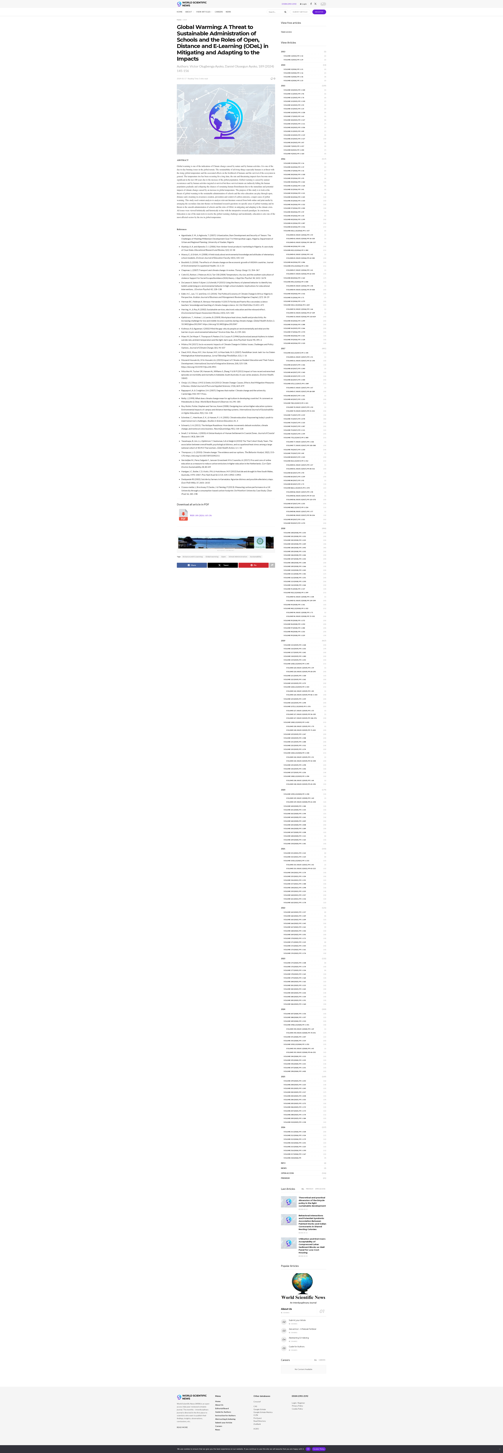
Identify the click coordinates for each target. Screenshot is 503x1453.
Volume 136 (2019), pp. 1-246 (295, 769)
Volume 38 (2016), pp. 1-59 (294, 212)
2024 (185, 20)
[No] (499, 1449)
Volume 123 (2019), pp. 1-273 (295, 683)
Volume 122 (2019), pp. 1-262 (295, 679)
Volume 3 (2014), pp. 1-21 (293, 69)
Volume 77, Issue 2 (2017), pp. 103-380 (301, 445)
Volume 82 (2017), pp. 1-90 (294, 473)
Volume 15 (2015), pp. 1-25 (294, 109)
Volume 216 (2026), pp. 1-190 (295, 1150)
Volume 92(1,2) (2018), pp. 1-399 (296, 593)
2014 (283, 65)
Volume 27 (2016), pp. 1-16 (294, 171)
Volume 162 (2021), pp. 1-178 (295, 903)
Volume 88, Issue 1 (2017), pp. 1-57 (299, 511)
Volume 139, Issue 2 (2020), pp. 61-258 (301, 802)
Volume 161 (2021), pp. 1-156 (295, 899)
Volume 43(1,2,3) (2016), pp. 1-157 (297, 231)
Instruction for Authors (225, 1415)
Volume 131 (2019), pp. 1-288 (295, 742)
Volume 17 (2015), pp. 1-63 (294, 116)
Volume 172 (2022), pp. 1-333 (295, 946)
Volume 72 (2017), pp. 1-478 (294, 419)
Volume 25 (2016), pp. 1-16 (294, 163)
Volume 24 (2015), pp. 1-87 (294, 142)
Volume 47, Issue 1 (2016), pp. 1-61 (299, 270)
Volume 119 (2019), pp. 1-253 (295, 660)
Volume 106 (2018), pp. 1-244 (295, 555)
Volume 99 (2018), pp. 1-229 (294, 635)
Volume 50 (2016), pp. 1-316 (294, 294)
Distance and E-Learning (193, 557)
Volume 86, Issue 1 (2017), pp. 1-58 (299, 492)
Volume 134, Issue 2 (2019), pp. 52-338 (301, 761)
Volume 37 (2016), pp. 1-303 (294, 208)
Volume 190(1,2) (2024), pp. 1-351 (296, 1025)
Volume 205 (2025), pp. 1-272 (295, 1103)
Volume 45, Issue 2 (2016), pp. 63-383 (300, 258)
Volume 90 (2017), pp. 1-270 (294, 523)
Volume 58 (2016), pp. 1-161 (294, 336)
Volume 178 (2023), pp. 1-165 (295, 974)
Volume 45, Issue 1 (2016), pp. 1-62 (299, 254)
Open (223, 557)
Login (304, 4)
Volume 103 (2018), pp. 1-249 (295, 544)
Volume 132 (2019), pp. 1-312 (295, 745)
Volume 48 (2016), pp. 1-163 (294, 278)
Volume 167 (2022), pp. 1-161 (295, 927)
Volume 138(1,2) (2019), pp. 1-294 (296, 776)
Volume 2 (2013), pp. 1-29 (293, 60)
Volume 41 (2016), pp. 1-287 (294, 223)
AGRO (256, 1429)
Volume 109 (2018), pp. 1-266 (295, 566)
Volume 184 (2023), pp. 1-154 (295, 997)
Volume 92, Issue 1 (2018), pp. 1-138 (300, 597)
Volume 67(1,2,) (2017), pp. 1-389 (296, 384)
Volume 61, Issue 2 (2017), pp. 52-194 (300, 361)
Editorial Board (222, 1408)
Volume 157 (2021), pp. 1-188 (295, 884)
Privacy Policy (297, 1406)
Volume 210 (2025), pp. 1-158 (295, 1122)
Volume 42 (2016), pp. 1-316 (294, 227)
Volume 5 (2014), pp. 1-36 (293, 77)
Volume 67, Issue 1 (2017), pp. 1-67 (299, 388)
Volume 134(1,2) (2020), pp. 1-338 (296, 753)
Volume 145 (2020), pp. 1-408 (295, 825)
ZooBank (257, 1424)
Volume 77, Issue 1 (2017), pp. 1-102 (300, 442)
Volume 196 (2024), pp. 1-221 (295, 1064)
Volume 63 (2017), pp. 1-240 (294, 368)
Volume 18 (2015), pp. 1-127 (294, 120)
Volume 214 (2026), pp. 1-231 (295, 1143)
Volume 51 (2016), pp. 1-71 (294, 297)
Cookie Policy (297, 1409)
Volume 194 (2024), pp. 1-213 (295, 1056)
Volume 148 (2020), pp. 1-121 (295, 836)
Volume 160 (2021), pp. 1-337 (295, 895)
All (303, 1189)
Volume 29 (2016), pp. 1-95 (294, 178)
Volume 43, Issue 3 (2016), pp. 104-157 (301, 242)
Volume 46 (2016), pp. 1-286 (294, 262)
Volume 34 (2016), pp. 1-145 (294, 197)
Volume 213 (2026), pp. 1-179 (295, 1139)
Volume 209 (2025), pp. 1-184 (295, 1118)
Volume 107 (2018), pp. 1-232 (295, 559)
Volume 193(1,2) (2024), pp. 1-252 (296, 1044)
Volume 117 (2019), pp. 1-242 (295, 652)
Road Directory (259, 1421)
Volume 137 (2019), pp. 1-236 (295, 772)
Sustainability (255, 557)
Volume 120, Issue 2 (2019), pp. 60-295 (301, 672)
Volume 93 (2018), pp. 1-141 (294, 605)
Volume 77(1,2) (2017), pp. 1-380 (296, 438)
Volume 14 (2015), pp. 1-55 (294, 105)
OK (308, 1449)
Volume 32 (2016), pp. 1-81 (294, 189)
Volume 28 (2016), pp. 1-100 (294, 174)
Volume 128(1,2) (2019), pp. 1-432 (296, 722)
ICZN (255, 1415)
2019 (283, 641)
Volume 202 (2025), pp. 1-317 (295, 1092)
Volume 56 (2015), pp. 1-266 (294, 328)
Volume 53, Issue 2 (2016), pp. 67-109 (300, 313)
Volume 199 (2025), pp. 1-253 (295, 1081)
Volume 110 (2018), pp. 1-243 (295, 570)
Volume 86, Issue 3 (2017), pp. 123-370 (301, 499)
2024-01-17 (182, 79)
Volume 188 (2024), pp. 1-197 (295, 1017)
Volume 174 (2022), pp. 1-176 (295, 953)
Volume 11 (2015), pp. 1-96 (294, 94)
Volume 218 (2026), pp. (292, 1158)
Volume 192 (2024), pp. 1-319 (295, 1041)
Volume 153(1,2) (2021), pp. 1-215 (296, 861)
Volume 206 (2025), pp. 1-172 (295, 1107)
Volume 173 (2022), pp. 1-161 (295, 950)
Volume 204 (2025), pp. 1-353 (295, 1100)
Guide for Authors (296, 1346)
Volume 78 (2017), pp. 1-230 (294, 450)
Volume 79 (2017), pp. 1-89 (294, 453)
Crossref (257, 1401)
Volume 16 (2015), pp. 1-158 (294, 112)
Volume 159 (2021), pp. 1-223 (295, 891)
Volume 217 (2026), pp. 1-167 (295, 1154)
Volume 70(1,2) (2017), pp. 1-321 (296, 403)
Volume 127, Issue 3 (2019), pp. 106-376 (301, 718)
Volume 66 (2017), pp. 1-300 (294, 380)
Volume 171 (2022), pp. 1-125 (295, 942)
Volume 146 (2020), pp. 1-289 (295, 828)
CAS (255, 1406)
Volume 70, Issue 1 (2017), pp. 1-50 (299, 407)
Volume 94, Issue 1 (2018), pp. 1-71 (299, 612)
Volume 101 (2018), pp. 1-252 (295, 536)
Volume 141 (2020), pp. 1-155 (295, 810)
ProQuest (257, 1418)
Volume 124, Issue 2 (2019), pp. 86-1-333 (301, 695)
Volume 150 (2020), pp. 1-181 (295, 844)
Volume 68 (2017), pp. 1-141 (294, 396)
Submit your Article (297, 1320)
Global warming (212, 557)
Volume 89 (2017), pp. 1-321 (294, 519)
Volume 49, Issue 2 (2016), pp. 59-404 (300, 290)
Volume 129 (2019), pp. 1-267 (295, 734)
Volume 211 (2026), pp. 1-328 (295, 1132)
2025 (283, 1076)
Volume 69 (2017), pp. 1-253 (294, 399)
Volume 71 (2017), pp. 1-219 (294, 415)
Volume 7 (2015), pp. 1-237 (294, 146)
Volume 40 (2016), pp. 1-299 (294, 219)
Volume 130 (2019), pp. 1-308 (295, 738)
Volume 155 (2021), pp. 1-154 (295, 876)
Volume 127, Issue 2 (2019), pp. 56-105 (301, 714)
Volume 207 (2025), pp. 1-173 (295, 1111)
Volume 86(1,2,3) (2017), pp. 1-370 (297, 488)
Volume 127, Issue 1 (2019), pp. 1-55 (300, 711)
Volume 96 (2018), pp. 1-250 (294, 624)
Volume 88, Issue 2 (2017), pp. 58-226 (300, 515)
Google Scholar (259, 1409)
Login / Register (298, 1403)
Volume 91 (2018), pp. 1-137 (294, 589)
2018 (283, 528)
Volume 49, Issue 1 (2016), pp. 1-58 (299, 286)
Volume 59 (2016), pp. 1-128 (294, 340)
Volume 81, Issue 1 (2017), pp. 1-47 (299, 465)
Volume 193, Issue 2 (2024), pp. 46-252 (301, 1052)
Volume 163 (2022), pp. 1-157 (295, 912)
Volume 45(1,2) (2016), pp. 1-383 (296, 250)
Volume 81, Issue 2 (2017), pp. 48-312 (300, 469)
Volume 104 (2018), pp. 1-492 (295, 548)
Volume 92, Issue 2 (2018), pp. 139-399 (301, 601)
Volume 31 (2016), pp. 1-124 (294, 186)
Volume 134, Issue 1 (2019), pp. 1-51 (300, 757)
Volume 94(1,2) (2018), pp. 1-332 (296, 608)
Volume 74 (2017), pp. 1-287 (294, 426)
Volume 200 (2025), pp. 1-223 (295, 1085)
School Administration (238, 557)
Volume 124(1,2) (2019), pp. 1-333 (296, 687)
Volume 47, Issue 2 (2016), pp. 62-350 (300, 274)
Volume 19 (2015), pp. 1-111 (294, 124)
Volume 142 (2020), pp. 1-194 (295, 814)
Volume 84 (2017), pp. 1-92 (294, 480)
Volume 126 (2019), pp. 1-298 (295, 703)
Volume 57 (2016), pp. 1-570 (294, 332)
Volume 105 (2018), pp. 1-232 (295, 551)
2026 (283, 1127)
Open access (286, 32)
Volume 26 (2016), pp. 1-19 (294, 167)
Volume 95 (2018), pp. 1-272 (294, 620)
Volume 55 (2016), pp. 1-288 (294, 324)
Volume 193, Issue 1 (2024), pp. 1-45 (300, 1048)
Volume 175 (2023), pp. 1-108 (295, 963)
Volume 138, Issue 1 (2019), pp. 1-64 (300, 780)
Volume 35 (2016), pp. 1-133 (294, 201)
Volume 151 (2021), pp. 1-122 (295, 853)
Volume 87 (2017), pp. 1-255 (294, 504)
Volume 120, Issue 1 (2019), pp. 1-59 (300, 668)
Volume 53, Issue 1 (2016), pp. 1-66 (299, 309)
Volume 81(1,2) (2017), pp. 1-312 (296, 461)
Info (283, 1163)
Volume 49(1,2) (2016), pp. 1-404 (296, 282)
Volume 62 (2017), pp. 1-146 (294, 365)
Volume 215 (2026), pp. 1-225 (295, 1147)
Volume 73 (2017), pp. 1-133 (294, 423)
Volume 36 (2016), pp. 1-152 (294, 204)
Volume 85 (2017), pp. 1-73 (294, 484)
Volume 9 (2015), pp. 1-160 (294, 154)
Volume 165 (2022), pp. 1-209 (295, 920)
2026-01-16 (303, 1233)
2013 (283, 51)
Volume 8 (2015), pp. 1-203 (294, 150)
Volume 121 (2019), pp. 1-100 (295, 676)
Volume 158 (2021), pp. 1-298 (295, 888)
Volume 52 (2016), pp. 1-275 (294, 301)
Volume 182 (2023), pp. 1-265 (295, 989)
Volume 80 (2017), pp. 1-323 (294, 457)
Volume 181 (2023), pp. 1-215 (295, 985)
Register (319, 12)
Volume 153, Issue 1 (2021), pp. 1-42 (300, 865)
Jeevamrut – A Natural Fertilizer (302, 1329)
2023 (283, 958)
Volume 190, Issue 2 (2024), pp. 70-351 (301, 1033)
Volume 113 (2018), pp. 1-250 (295, 581)
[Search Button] (285, 11)
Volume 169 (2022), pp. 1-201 (295, 934)
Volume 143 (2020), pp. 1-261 (295, 817)
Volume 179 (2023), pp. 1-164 (295, 978)
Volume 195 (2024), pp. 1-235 (295, 1060)
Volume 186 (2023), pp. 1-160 (295, 1004)
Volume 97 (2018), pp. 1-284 (294, 628)
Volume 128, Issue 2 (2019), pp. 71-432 (301, 730)
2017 (283, 348)
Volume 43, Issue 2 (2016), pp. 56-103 (300, 239)
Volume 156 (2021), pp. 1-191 (295, 880)
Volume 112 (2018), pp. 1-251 (295, 578)
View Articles (203, 12)
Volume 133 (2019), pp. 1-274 (295, 749)
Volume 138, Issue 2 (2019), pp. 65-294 (301, 784)
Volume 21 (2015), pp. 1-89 (294, 131)
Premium (285, 1178)
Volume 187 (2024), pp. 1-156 (295, 1014)
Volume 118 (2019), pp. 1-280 (295, 656)
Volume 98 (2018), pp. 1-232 (294, 632)
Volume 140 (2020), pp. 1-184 (295, 806)
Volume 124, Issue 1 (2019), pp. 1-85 (300, 691)
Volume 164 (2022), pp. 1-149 (295, 916)
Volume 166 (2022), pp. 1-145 (295, 923)
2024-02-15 (303, 1209)
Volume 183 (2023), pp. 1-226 (295, 993)
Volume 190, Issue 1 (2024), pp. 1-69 (300, 1029)
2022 (283, 908)
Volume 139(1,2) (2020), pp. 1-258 (296, 794)
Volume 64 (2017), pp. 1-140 (294, 372)
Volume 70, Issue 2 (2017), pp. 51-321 (300, 411)
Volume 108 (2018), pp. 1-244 (295, 563)
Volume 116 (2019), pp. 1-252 (295, 649)
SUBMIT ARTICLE (300, 12)
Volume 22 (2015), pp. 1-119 (294, 135)
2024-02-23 (303, 1256)
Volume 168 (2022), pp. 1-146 (295, 931)
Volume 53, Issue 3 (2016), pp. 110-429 (301, 317)
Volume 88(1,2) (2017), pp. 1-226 (296, 507)
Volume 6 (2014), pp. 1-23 (293, 80)
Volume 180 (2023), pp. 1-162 (295, 982)
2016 (283, 159)
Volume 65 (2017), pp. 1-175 (294, 376)
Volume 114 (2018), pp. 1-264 (295, 585)
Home (179, 12)
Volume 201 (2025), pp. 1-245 (295, 1088)
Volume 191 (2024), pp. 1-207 (295, 1037)
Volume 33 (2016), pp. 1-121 (294, 193)
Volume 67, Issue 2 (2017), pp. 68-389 (300, 391)
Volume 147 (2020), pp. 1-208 (295, 832)
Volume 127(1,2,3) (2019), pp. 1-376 (297, 706)
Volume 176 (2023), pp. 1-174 (295, 967)
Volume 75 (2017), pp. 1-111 (294, 430)
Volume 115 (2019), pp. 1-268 (295, 645)
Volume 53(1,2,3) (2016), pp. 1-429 (297, 305)
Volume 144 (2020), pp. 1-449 (295, 821)
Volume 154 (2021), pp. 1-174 (295, 873)
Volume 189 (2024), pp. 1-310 (295, 1021)
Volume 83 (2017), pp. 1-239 (294, 477)
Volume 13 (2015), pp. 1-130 (294, 101)
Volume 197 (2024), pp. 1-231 (295, 1068)
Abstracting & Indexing (299, 1338)
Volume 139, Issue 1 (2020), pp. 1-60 (300, 798)
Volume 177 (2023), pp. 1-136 (295, 970)
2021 (283, 849)
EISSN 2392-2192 (289, 4)
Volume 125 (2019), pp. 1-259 (295, 699)
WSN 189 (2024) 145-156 (201, 515)
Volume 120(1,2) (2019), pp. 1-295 (296, 664)
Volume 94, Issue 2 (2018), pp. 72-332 (300, 616)
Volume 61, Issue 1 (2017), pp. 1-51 (299, 357)
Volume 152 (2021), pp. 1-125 (295, 857)
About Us (286, 1309)
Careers (219, 12)
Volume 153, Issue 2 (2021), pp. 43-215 (301, 868)
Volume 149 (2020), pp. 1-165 (295, 840)
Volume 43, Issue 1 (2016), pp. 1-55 (299, 235)
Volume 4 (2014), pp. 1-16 (293, 73)
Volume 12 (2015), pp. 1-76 (294, 98)
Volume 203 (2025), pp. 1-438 (295, 1096)
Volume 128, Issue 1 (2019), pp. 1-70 (300, 726)
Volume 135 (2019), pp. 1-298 (295, 765)
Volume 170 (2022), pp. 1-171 (295, 938)
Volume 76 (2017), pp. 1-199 (294, 434)
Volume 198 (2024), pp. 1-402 (295, 1071)
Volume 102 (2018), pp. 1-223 (295, 540)
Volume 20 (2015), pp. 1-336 (294, 127)
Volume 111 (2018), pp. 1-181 (295, 574)
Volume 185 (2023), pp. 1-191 (295, 1000)
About (188, 12)
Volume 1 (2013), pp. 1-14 (293, 56)
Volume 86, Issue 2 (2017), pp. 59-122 (300, 496)
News (228, 12)
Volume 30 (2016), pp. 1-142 (294, 182)
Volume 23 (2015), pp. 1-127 (294, 139)
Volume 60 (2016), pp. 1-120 (294, 343)
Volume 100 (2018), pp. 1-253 (295, 533)
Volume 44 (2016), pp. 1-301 (294, 246)
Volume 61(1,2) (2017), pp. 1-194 (296, 353)
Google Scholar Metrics (263, 1412)
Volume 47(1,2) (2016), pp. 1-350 (296, 266)
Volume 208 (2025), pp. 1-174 (295, 1115)
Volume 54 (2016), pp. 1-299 (294, 321)
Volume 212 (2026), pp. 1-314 (295, 1135)
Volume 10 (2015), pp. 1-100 (294, 90)
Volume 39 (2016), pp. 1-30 (294, 216)
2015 (283, 86)
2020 (283, 790)
